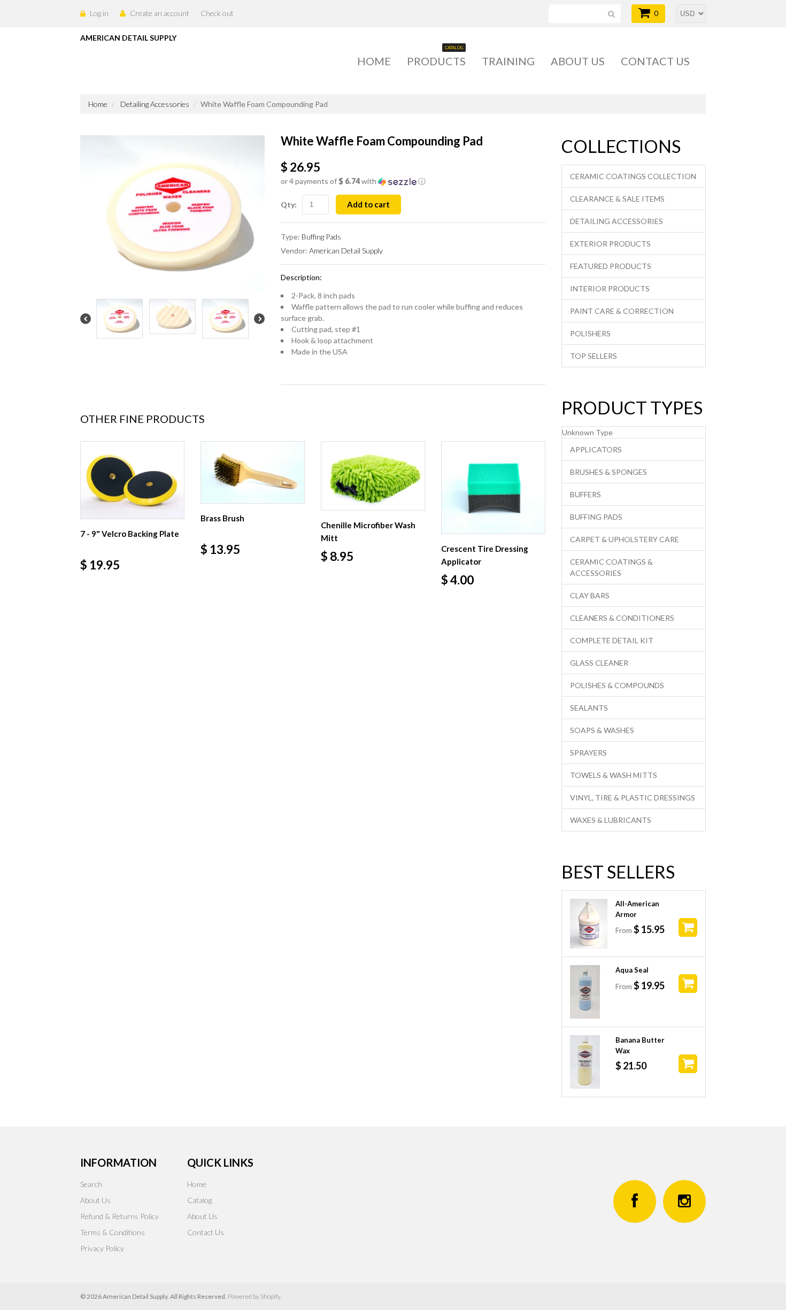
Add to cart (368, 204)
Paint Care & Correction (622, 310)
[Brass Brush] (253, 472)
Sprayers (588, 752)
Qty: (289, 204)
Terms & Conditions (112, 1232)
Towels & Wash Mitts (613, 775)
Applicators (596, 449)
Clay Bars (590, 595)
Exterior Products (610, 243)
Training (508, 61)
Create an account (159, 13)
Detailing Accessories (154, 104)
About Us (95, 1200)
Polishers (590, 333)
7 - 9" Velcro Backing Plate (129, 533)
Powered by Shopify (254, 1296)
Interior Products (610, 288)
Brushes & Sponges (608, 471)
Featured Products (610, 266)
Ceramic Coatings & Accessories (611, 567)
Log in (99, 13)
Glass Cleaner (599, 662)
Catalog (199, 1200)
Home (374, 61)
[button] (413, 181)
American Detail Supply (346, 250)
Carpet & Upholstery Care (624, 539)
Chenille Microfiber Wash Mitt (368, 531)
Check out (217, 13)
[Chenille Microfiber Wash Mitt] (373, 476)
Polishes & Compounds (617, 685)
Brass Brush (222, 518)
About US (578, 61)
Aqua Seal (632, 970)
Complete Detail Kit (611, 640)
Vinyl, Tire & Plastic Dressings (632, 797)
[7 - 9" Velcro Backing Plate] (132, 480)
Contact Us (205, 1232)
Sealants (589, 707)
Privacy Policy (102, 1248)
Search (91, 1184)
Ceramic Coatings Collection (633, 176)
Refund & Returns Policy (119, 1216)
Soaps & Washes (602, 730)
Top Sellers (593, 355)
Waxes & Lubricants (610, 819)
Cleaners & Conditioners (622, 617)
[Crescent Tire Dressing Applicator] (493, 487)
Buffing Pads (321, 236)
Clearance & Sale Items (617, 198)
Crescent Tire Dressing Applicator (484, 555)
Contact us (655, 61)
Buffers (585, 494)
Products (436, 60)
